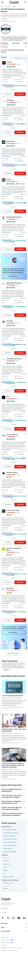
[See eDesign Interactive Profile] (3, 473)
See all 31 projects (6, 487)
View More (6, 888)
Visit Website (20, 94)
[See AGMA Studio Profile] (3, 142)
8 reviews (17, 360)
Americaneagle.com (12, 434)
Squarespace (6, 864)
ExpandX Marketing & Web (14, 217)
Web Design (7, 707)
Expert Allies (9, 588)
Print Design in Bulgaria (9, 836)
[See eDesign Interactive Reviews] (11, 474)
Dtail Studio (9, 321)
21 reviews (17, 552)
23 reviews (17, 285)
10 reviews (17, 436)
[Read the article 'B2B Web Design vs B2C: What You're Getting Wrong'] (14, 729)
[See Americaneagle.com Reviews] (11, 436)
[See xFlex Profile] (3, 397)
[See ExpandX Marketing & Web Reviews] (11, 219)
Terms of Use (4, 945)
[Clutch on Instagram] (13, 917)
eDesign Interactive (11, 472)
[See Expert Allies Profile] (3, 589)
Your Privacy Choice (5, 940)
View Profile (8, 94)
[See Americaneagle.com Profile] (3, 435)
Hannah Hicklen (16, 733)
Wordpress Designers (8, 876)
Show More (22, 77)
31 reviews (17, 474)
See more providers (13, 653)
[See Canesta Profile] (3, 180)
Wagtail (5, 870)
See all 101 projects (6, 77)
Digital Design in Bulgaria (9, 851)
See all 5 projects (6, 603)
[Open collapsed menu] (2, 2)
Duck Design (10, 100)
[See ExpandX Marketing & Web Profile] (3, 218)
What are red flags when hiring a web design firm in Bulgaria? (12, 814)
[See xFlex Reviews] (11, 398)
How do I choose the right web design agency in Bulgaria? (11, 808)
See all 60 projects (6, 115)
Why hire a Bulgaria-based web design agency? (12, 790)
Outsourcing (13, 778)
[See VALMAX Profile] (4, 63)
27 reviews (17, 323)
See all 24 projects (6, 525)
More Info (13, 89)
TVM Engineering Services (14, 359)
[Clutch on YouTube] (18, 917)
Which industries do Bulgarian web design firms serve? (11, 802)
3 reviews (17, 398)
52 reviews (17, 143)
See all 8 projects (6, 373)
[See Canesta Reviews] (11, 181)
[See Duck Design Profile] (4, 101)
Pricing (25, 43)
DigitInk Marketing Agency (14, 283)
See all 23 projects (6, 298)
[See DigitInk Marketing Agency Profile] (3, 283)
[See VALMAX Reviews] (12, 64)
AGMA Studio (10, 141)
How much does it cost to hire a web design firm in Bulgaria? (12, 796)
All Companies (4, 43)
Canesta (8, 179)
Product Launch (14, 742)
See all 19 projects (6, 194)
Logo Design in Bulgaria (9, 842)
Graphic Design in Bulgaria (10, 839)
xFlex (7, 396)
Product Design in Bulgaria (10, 845)
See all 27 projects (6, 336)
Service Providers (5, 931)
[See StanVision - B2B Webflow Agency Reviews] (11, 552)
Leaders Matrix (16, 43)
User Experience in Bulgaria (10, 829)
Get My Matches (13, 276)
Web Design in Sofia (8, 883)
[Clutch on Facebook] (2, 917)
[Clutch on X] (8, 917)
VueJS (5, 867)
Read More (5, 19)
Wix (4, 873)
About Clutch (4, 923)
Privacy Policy (4, 937)
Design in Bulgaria (8, 848)
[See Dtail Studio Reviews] (11, 322)
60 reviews (17, 102)
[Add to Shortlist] (25, 61)
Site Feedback (4, 908)
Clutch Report (14, 707)
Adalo (4, 858)
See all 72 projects (6, 232)
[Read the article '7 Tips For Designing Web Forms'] (14, 695)
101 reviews (18, 64)
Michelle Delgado (17, 698)
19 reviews (17, 181)
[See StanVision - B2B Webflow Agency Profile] (3, 549)
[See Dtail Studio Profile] (3, 321)
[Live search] (25, 2)
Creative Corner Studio (12, 510)
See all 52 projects (6, 156)
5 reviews (17, 590)
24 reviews (17, 512)
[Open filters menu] (25, 46)
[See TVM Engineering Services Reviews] (11, 360)
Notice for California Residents (8, 942)
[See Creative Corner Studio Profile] (3, 511)
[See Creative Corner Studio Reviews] (11, 512)
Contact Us (4, 912)
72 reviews (17, 219)
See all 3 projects (6, 411)
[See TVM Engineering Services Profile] (3, 359)
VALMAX (9, 62)
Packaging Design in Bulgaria (10, 832)
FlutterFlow (6, 861)
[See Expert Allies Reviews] (11, 590)
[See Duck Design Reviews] (12, 102)
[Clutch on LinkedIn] (24, 917)
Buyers (3, 927)
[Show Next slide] (25, 87)
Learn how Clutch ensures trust (16, 40)
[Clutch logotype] (14, 2)
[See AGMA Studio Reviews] (11, 143)
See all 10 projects (6, 449)
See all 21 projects (6, 565)
